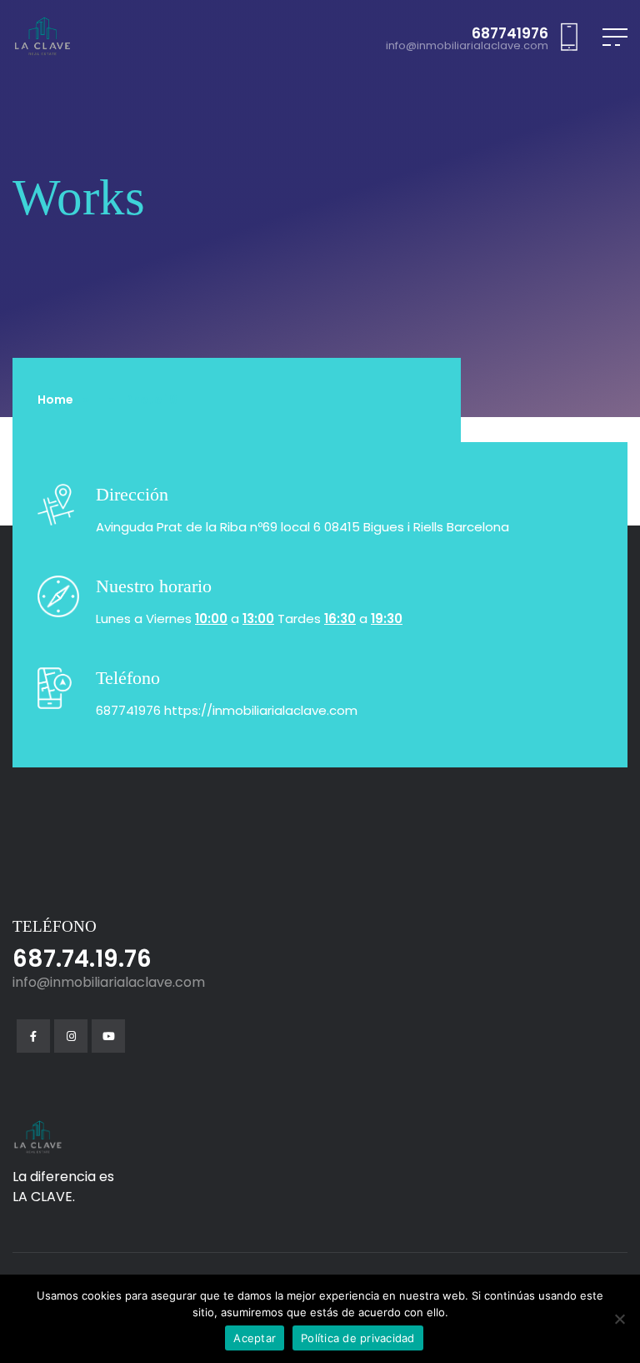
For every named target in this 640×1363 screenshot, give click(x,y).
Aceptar (254, 1338)
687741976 (510, 34)
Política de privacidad (358, 1338)
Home (55, 399)
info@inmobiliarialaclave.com (467, 46)
